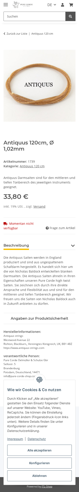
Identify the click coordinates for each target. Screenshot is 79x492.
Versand (39, 206)
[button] (62, 4)
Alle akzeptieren (39, 450)
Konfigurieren (39, 463)
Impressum (15, 439)
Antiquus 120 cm (32, 166)
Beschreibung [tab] (16, 245)
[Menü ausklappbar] (6, 2)
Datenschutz (37, 439)
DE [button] (49, 4)
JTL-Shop (47, 486)
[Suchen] (70, 16)
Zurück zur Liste (17, 34)
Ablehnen (39, 476)
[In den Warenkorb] (7, 47)
